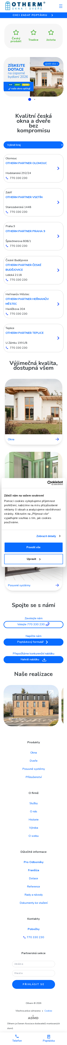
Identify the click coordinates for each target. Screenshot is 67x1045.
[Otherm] (25, 6)
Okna (33, 753)
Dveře (34, 761)
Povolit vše (33, 547)
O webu (34, 836)
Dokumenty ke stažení (34, 903)
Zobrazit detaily (46, 536)
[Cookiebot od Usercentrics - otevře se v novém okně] (48, 483)
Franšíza (33, 870)
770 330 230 (35, 937)
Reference (33, 887)
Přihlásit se (33, 984)
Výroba (33, 828)
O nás (33, 811)
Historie (34, 820)
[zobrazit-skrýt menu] (60, 6)
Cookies (48, 1010)
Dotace (33, 878)
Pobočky (33, 929)
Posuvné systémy (33, 769)
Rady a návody (33, 895)
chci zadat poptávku (30, 15)
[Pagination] (31, 99)
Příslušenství (34, 777)
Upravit (31, 558)
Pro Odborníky (33, 862)
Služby (33, 803)
